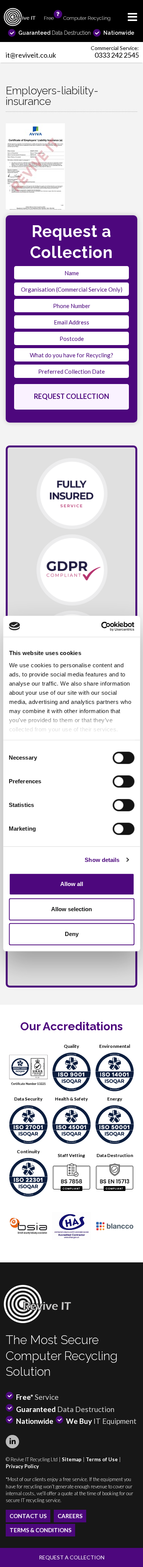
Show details (102, 860)
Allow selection (71, 909)
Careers (70, 1515)
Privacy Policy (22, 1466)
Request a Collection (71, 1557)
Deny (72, 934)
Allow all (71, 884)
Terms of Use (102, 1459)
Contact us (28, 1515)
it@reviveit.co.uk (31, 55)
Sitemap (72, 1459)
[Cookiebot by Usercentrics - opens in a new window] (101, 626)
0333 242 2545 (117, 55)
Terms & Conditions (40, 1530)
